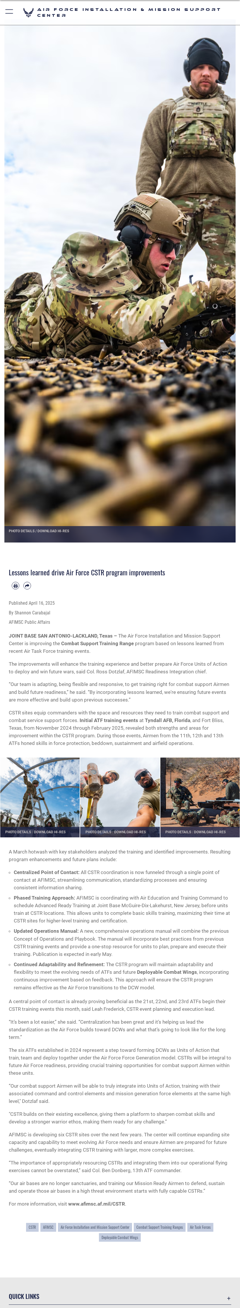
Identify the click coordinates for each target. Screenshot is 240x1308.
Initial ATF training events (109, 720)
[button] (9, 12)
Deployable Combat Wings (167, 972)
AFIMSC (48, 1227)
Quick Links (24, 1296)
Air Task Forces (200, 1227)
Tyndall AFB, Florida (167, 720)
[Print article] (15, 585)
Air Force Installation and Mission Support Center (95, 1227)
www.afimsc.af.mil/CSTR (96, 1204)
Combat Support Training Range (97, 643)
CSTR (32, 1227)
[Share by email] (27, 585)
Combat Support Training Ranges (159, 1227)
